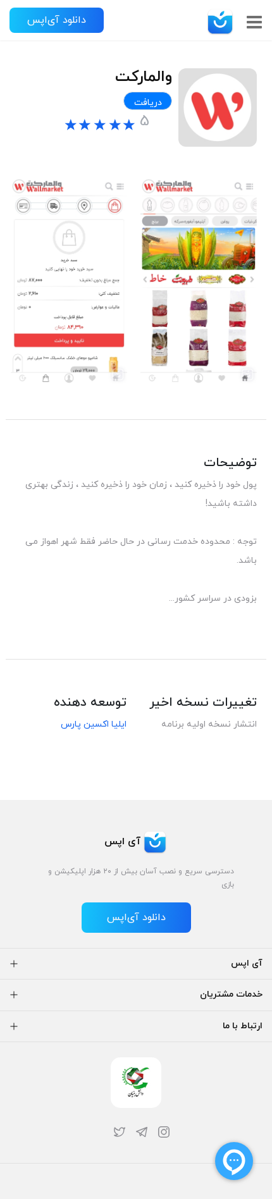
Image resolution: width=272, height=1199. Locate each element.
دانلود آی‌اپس (56, 20)
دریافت (148, 103)
